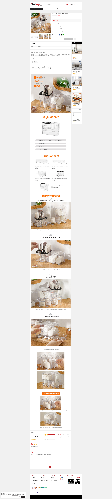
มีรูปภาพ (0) (63, 434)
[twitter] (61, 35)
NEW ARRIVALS (76, 8)
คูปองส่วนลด (57, 8)
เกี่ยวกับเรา (42, 477)
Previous (31, 36)
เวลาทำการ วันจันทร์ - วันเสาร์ (36, 481)
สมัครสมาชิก (76, 0)
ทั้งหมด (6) (59, 434)
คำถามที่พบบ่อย (53, 478)
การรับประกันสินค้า (53, 481)
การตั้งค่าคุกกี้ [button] (18, 496)
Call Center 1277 (34, 477)
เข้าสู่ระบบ (80, 0)
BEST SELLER (67, 8)
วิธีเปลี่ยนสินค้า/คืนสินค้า (54, 480)
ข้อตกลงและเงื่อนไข (43, 481)
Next (50, 36)
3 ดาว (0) (63, 436)
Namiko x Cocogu (59, 18)
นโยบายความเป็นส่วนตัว (44, 478)
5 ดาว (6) (68, 434)
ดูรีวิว (58, 16)
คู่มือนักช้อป (52, 477)
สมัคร (78, 477)
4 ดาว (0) (59, 436)
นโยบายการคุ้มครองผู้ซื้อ (44, 480)
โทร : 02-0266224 (34, 478)
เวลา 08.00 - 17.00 (34, 483)
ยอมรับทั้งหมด (23, 496)
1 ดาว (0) (59, 437)
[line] (63, 35)
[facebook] (59, 35)
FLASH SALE (48, 8)
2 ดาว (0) (67, 436)
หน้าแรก (31, 11)
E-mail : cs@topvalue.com (35, 480)
